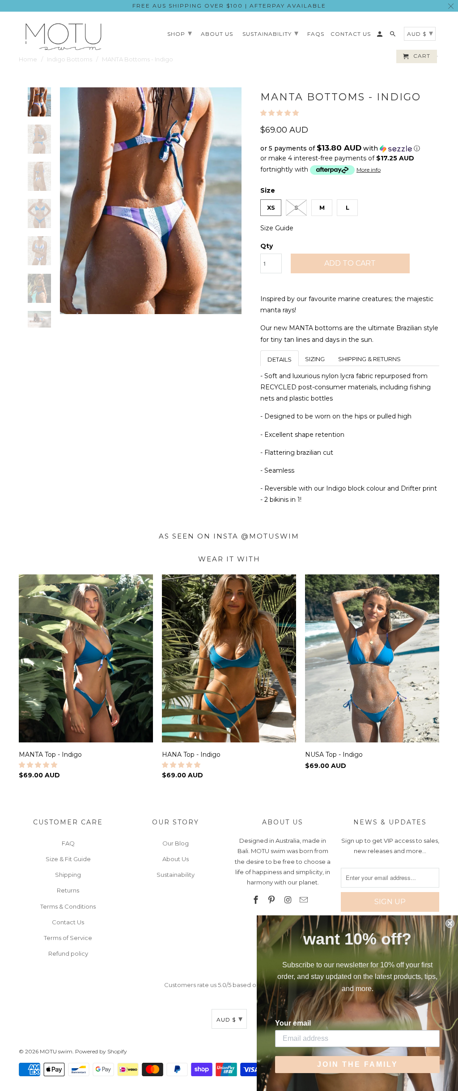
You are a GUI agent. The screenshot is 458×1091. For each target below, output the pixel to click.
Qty (266, 246)
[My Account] (380, 36)
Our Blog (175, 843)
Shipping (68, 874)
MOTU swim (56, 1051)
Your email (293, 1023)
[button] (280, 113)
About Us (175, 858)
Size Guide (276, 228)
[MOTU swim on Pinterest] (272, 900)
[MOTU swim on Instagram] (288, 900)
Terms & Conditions (68, 906)
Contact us (351, 34)
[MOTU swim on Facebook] (256, 900)
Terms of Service (68, 937)
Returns (68, 890)
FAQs (315, 34)
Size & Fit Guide (68, 858)
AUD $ (229, 1019)
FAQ (68, 843)
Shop (179, 33)
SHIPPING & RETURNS (369, 358)
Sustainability (176, 874)
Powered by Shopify (101, 1051)
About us (217, 34)
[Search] (393, 36)
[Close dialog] (449, 923)
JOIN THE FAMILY (357, 1064)
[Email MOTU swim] (305, 900)
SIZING (315, 358)
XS (271, 207)
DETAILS (279, 359)
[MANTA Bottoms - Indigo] (151, 201)
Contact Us (68, 922)
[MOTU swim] (63, 36)
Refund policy (68, 953)
